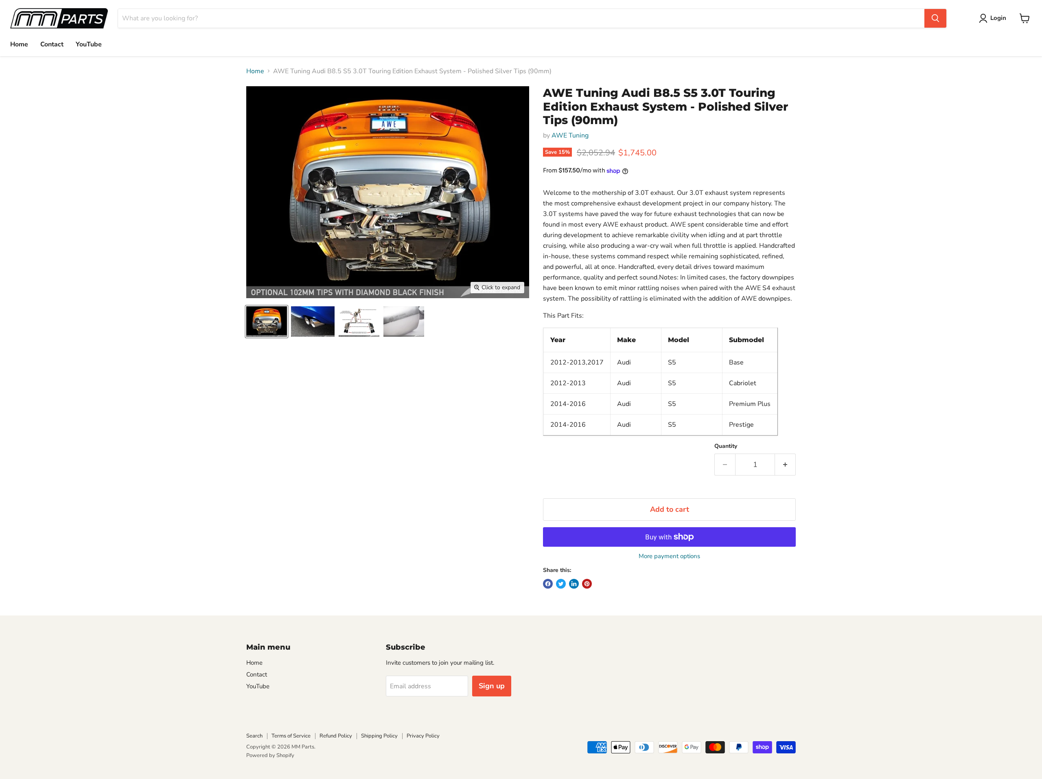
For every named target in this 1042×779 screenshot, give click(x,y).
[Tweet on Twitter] (561, 584)
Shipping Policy (379, 736)
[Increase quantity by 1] (785, 465)
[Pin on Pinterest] (587, 584)
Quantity (725, 446)
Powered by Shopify (270, 755)
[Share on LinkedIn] (574, 584)
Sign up (492, 686)
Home (19, 44)
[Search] (935, 18)
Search (254, 736)
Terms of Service (291, 736)
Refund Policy (336, 736)
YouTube (89, 44)
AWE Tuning (570, 135)
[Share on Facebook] (548, 584)
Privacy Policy (423, 736)
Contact (51, 44)
